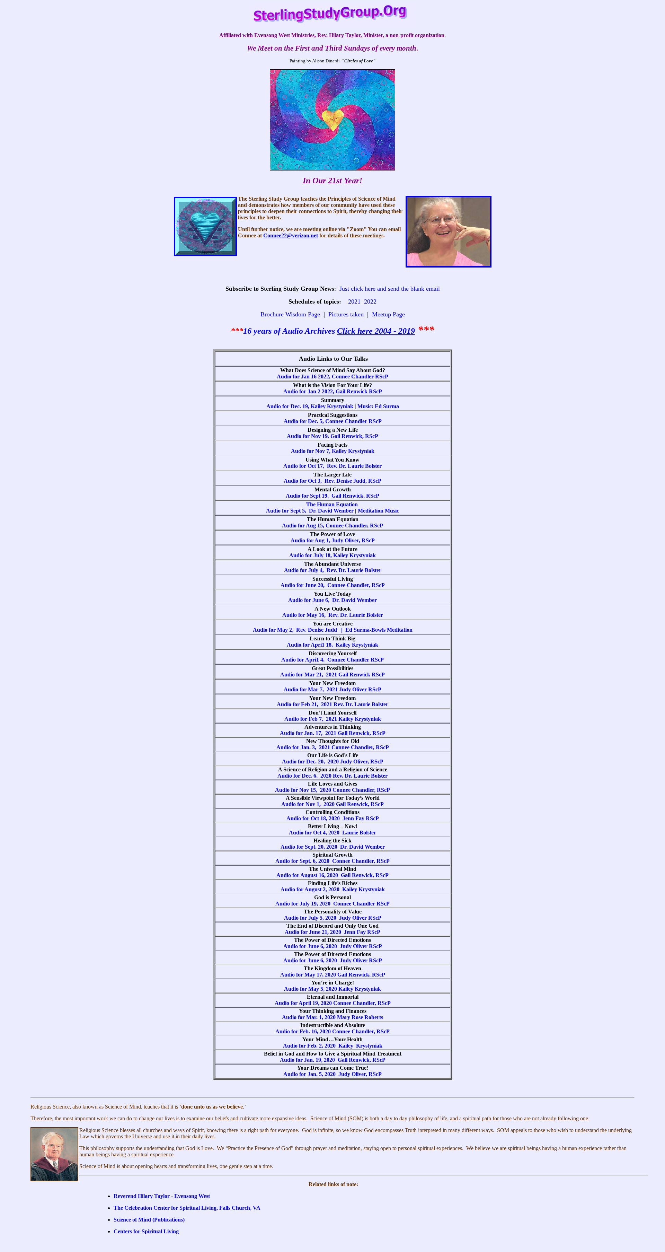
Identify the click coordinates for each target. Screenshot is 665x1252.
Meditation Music (378, 511)
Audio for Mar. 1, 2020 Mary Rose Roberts (332, 1017)
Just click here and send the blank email (389, 288)
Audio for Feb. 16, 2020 (303, 1031)
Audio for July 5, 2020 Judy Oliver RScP (332, 918)
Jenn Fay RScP (361, 818)
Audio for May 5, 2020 (311, 989)
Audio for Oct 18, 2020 (314, 818)
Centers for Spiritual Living (146, 1231)
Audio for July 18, (311, 555)
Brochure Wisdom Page (290, 314)
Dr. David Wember (354, 600)
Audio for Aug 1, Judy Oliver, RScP (333, 540)
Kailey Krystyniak (353, 451)
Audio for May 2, (274, 630)
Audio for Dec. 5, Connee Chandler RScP (333, 421)
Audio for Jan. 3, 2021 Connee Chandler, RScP (332, 747)
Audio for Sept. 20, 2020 (310, 847)
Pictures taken (346, 314)
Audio (293, 330)
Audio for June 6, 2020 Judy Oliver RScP (332, 946)
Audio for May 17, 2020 (308, 975)
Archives (321, 330)
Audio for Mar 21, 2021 (309, 674)
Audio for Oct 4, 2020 (315, 832)
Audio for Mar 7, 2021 (311, 689)
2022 (370, 301)
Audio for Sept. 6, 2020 (303, 861)
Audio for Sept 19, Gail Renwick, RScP (332, 496)
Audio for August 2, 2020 (311, 889)
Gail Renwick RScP (361, 674)
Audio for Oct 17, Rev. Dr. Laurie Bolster (332, 466)
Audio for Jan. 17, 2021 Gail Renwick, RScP (332, 733)
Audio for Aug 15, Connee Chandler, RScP (332, 525)
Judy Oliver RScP (359, 689)
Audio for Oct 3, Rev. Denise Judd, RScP (332, 481)
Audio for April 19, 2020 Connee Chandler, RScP (333, 1003)
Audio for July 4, (304, 570)
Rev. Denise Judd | (320, 630)
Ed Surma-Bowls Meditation (379, 630)
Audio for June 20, (303, 585)
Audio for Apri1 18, (311, 645)
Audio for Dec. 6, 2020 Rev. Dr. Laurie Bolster (332, 776)
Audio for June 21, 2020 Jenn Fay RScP (332, 932)
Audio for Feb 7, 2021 (311, 719)
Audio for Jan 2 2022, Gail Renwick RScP (332, 391)
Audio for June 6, (309, 600)
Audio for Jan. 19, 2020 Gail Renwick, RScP (332, 1060)
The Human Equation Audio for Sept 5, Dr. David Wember (312, 507)
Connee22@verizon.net (290, 235)
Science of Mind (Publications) (149, 1220)
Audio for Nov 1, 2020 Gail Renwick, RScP (332, 804)
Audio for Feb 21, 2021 (305, 704)
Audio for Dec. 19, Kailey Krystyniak (309, 406)
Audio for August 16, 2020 (308, 875)
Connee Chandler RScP (355, 660)
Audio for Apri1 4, (304, 660)
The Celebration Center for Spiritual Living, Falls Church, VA (187, 1208)
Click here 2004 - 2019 (376, 330)
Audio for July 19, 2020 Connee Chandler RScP (332, 904)
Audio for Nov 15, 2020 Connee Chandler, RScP (332, 790)
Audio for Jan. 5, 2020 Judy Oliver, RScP (332, 1074)
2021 (354, 301)
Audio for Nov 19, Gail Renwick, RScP (332, 436)
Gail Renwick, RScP (365, 875)
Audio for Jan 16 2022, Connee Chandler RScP (332, 376)
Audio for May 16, (305, 615)
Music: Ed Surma (378, 406)
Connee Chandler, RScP (355, 585)
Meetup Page (388, 314)
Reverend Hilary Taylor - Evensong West (162, 1196)
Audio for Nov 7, (311, 451)
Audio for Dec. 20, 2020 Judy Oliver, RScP (332, 761)
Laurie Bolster (359, 832)
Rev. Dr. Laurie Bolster (354, 570)
